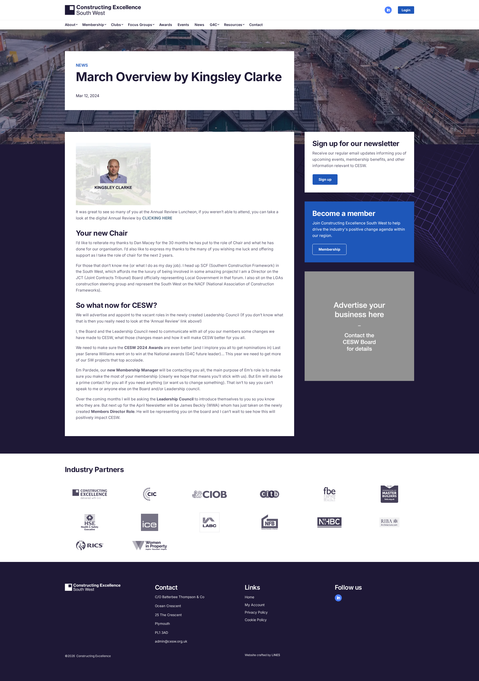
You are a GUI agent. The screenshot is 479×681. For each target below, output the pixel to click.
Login (406, 10)
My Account (255, 605)
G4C (213, 24)
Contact (256, 24)
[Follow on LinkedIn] (388, 9)
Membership (93, 24)
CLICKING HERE (157, 218)
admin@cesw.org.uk (171, 641)
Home (249, 597)
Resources (233, 24)
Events (183, 24)
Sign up (325, 179)
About (70, 24)
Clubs (116, 24)
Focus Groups (140, 24)
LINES (276, 655)
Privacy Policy (256, 612)
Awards (165, 24)
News (199, 24)
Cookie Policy (256, 620)
